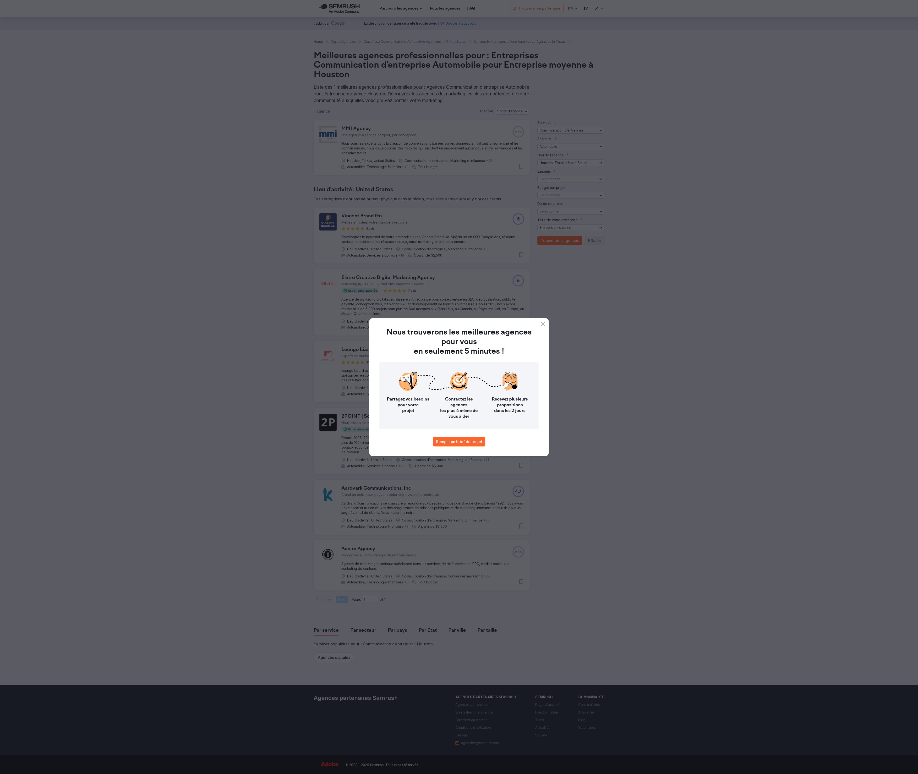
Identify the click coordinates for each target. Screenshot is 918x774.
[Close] (543, 324)
